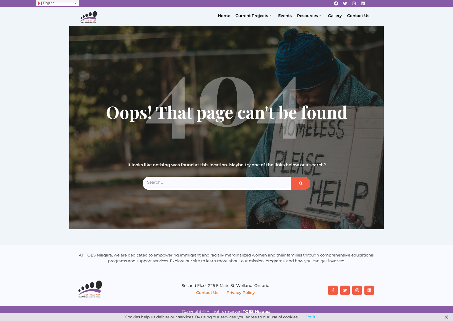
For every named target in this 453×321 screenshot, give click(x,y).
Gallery (335, 15)
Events (285, 15)
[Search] (300, 183)
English (48, 3)
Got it (310, 316)
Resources (307, 15)
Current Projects (251, 15)
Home (224, 15)
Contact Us (358, 15)
